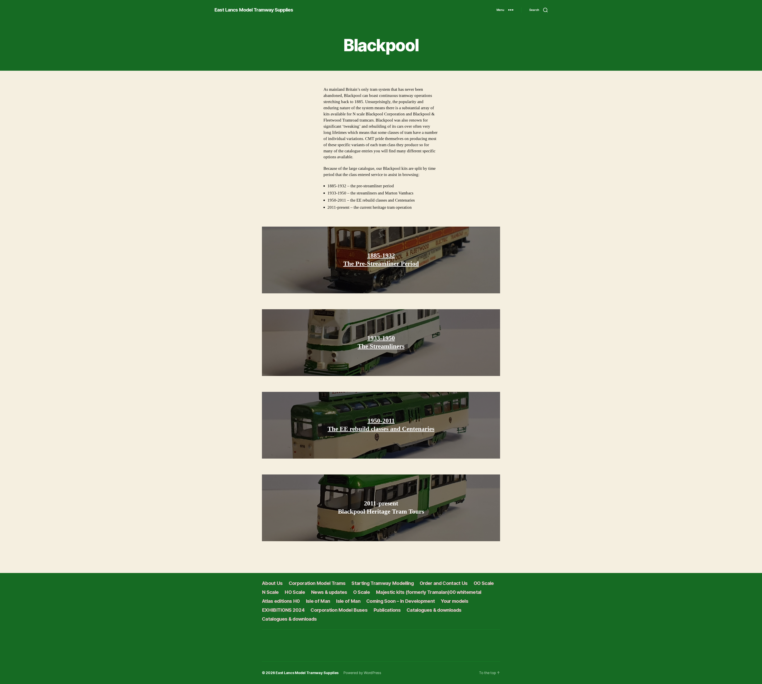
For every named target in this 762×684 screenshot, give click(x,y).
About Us (272, 583)
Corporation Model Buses (339, 610)
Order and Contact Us (444, 583)
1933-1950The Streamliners (381, 342)
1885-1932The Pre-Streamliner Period (381, 260)
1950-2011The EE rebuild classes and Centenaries (381, 425)
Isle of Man (318, 601)
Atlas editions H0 (281, 601)
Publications (387, 610)
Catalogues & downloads (434, 610)
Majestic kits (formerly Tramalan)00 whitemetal (428, 592)
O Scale (361, 592)
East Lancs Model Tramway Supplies (253, 10)
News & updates (329, 592)
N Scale (270, 592)
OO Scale (484, 583)
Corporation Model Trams (317, 583)
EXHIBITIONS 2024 (283, 610)
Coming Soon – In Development (400, 601)
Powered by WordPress (362, 673)
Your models (454, 601)
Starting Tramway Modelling (382, 583)
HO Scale (295, 592)
